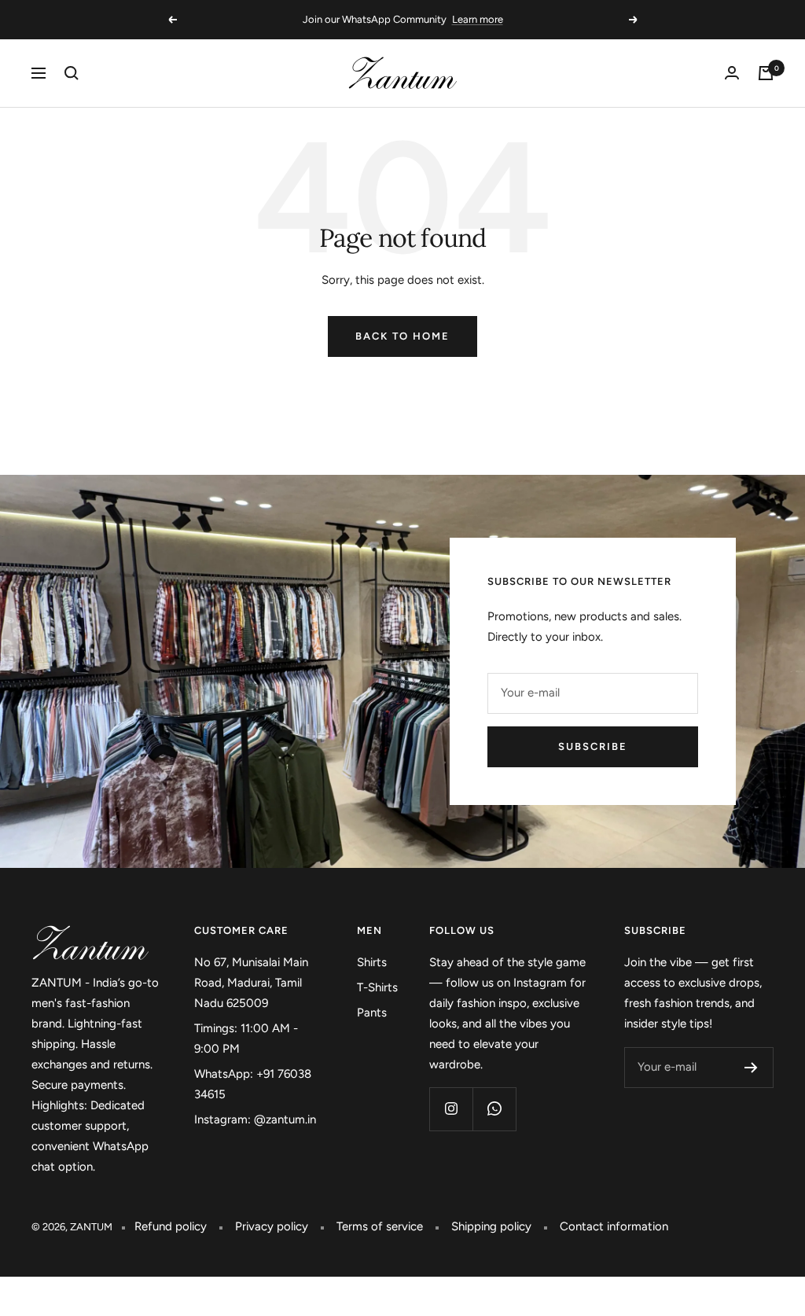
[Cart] (766, 73)
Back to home (402, 336)
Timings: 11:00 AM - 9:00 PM (246, 1038)
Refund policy (170, 1226)
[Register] (751, 1067)
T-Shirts (377, 987)
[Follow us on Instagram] (450, 1108)
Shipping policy (491, 1226)
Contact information (614, 1226)
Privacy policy (271, 1226)
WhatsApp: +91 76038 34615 (252, 1084)
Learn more (477, 19)
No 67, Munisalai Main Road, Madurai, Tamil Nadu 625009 (251, 982)
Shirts (372, 962)
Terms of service (379, 1226)
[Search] (71, 73)
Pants (372, 1012)
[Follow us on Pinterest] (494, 1108)
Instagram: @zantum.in (255, 1119)
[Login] (732, 72)
